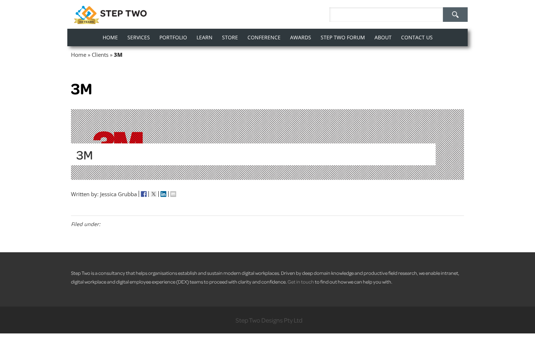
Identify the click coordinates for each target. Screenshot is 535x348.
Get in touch (301, 281)
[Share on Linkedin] (164, 194)
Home (78, 54)
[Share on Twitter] (154, 194)
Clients (100, 54)
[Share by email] (173, 194)
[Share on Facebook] (144, 194)
